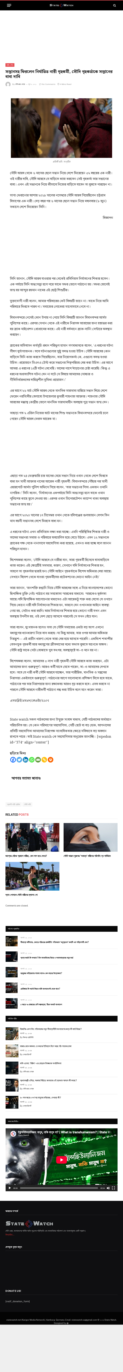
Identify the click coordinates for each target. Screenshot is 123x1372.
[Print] (50, 760)
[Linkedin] (25, 760)
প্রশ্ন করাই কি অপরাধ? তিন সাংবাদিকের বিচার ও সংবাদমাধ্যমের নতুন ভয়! (46, 957)
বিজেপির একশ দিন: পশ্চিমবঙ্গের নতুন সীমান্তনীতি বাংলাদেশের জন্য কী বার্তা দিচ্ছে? (51, 1029)
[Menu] (9, 5)
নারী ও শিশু (10, 65)
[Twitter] (19, 760)
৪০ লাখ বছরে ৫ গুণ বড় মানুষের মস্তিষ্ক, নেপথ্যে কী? (40, 1097)
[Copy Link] (44, 760)
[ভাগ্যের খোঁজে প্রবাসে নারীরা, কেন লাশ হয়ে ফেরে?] (32, 837)
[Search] (114, 5)
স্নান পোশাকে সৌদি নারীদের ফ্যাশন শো (21, 894)
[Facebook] (13, 760)
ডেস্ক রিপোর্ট (27, 1054)
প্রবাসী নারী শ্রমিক (13, 804)
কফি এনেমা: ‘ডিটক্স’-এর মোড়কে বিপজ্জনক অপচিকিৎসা (40, 1063)
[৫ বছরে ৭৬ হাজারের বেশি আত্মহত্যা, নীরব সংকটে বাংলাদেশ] (12, 1003)
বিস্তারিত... (9, 1234)
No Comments (48, 84)
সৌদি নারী (27, 804)
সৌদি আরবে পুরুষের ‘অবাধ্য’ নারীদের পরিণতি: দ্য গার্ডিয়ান (87, 855)
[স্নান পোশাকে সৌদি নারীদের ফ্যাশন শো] (32, 876)
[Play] (9, 1188)
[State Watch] (61, 5)
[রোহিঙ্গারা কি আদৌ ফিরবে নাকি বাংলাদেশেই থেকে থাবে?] (12, 987)
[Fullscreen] (113, 1188)
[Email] (38, 760)
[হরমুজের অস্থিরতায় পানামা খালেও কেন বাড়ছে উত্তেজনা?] (12, 972)
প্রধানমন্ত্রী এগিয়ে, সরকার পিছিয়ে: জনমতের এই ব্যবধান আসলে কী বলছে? (48, 1080)
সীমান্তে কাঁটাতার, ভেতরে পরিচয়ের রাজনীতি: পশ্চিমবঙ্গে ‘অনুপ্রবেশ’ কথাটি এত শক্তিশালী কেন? (54, 942)
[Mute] (108, 1188)
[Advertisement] (61, 34)
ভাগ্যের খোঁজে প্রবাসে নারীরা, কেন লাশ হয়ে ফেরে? (26, 855)
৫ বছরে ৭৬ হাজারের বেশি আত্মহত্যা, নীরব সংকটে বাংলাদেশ (41, 1004)
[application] (62, 1159)
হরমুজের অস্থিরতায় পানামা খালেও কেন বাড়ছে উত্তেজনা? (41, 973)
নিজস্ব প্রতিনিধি (28, 1037)
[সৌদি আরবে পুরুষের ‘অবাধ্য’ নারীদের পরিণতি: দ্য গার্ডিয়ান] (91, 837)
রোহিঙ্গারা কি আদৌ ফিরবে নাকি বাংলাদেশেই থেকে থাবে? (40, 988)
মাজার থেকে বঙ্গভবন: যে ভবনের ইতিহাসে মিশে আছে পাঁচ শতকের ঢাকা (45, 1046)
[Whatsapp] (32, 760)
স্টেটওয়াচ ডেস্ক (20, 84)
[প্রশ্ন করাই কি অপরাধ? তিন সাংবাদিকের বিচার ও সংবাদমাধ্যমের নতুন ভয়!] (12, 956)
